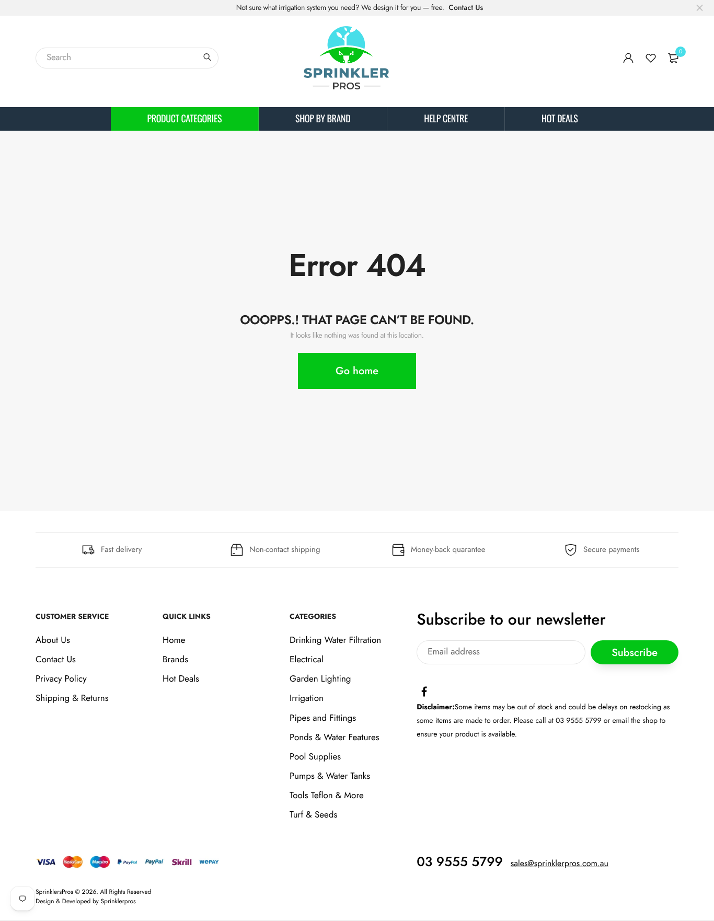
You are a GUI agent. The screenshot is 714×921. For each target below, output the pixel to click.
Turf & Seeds (313, 815)
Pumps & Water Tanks (330, 776)
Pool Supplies (315, 757)
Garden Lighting (320, 679)
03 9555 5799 (460, 862)
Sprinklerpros (118, 901)
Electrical (307, 659)
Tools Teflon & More (327, 795)
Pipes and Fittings (323, 718)
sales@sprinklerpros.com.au (559, 864)
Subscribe (635, 652)
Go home (357, 370)
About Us (53, 640)
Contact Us (465, 8)
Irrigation (307, 698)
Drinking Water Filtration (335, 640)
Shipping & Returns (72, 698)
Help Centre (446, 118)
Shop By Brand (322, 118)
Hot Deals (560, 118)
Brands (175, 659)
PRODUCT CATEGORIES (184, 118)
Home (174, 640)
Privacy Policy (61, 679)
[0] (673, 58)
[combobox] (127, 58)
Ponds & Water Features (334, 737)
